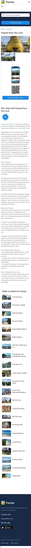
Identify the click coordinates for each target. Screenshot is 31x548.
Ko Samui (9, 29)
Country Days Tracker (7, 124)
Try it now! (18, 128)
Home (3, 29)
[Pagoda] (5, 117)
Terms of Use (14, 543)
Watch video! (26, 128)
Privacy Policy (4, 543)
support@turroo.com (7, 518)
